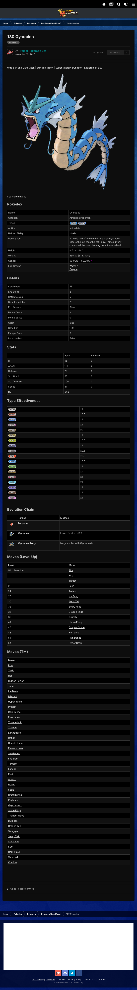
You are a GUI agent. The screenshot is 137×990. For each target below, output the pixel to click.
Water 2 (74, 265)
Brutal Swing (15, 794)
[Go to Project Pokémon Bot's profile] (10, 52)
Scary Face (75, 606)
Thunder (12, 727)
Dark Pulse (14, 851)
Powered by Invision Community (68, 982)
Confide (12, 862)
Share (99, 52)
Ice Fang (73, 596)
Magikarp (23, 523)
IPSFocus (50, 979)
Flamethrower (15, 748)
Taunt (11, 686)
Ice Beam (13, 691)
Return (11, 737)
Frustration (14, 717)
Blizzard (12, 696)
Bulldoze (13, 820)
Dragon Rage (76, 611)
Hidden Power (16, 680)
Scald (11, 789)
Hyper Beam (75, 642)
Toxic (11, 670)
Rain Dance (75, 637)
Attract (12, 779)
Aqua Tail (74, 601)
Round (11, 784)
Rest (10, 774)
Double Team (15, 743)
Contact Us (89, 979)
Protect (12, 706)
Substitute (13, 841)
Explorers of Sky (93, 67)
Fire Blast (13, 758)
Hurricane (74, 632)
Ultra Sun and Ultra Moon (21, 67)
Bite (71, 570)
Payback (13, 800)
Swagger (13, 831)
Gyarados (23, 533)
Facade (12, 768)
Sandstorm (14, 753)
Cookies (101, 979)
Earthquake (14, 732)
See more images (16, 196)
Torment (12, 763)
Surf (10, 846)
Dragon (74, 269)
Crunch (73, 617)
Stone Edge (14, 810)
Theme (60, 979)
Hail (10, 675)
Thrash (72, 580)
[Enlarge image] (68, 133)
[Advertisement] (68, 946)
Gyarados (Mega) (27, 543)
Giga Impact (15, 805)
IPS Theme (37, 979)
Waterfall (13, 857)
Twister (73, 591)
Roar (10, 665)
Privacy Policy (75, 979)
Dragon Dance (77, 627)
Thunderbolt (15, 722)
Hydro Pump (76, 622)
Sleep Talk (14, 836)
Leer (71, 585)
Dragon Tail (14, 825)
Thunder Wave (16, 815)
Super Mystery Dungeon (68, 67)
